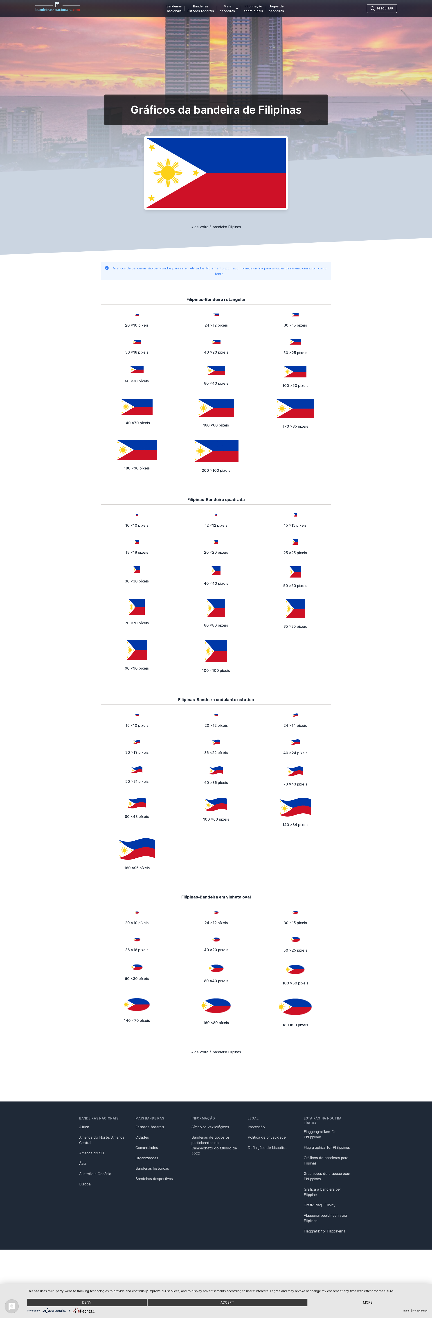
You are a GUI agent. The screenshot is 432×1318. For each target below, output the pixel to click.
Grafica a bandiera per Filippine (322, 1192)
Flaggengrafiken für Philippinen (320, 1134)
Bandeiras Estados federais (200, 8)
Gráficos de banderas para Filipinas (326, 1160)
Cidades (142, 1137)
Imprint (406, 1310)
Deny (86, 1302)
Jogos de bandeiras (276, 8)
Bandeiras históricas (152, 1168)
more (368, 1302)
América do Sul (91, 1153)
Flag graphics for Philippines (327, 1147)
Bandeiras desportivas (154, 1178)
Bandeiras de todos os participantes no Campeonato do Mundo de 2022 (214, 1145)
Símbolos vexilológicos (210, 1127)
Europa (85, 1184)
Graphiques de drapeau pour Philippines (327, 1176)
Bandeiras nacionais (174, 8)
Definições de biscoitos (267, 1147)
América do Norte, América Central (101, 1140)
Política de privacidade (267, 1137)
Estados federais (149, 1127)
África (84, 1127)
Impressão (256, 1127)
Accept (227, 1302)
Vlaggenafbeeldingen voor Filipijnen (325, 1218)
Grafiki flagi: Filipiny (319, 1205)
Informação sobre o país (253, 8)
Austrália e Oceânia (95, 1173)
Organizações (146, 1158)
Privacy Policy (420, 1310)
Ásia (82, 1163)
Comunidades (146, 1147)
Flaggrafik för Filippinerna (324, 1231)
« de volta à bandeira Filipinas (216, 227)
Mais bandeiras (227, 8)
